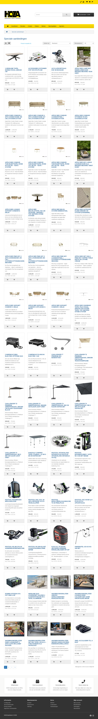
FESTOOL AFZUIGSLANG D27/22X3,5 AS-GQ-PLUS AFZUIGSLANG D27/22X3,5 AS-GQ (60, 455)
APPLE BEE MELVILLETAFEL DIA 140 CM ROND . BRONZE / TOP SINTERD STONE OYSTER (36, 212)
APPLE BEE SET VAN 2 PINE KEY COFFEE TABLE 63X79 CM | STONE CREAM (84, 258)
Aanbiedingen (54, 706)
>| (14, 667)
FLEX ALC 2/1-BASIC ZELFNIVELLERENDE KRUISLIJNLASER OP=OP (60, 548)
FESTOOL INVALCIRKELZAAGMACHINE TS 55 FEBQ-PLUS (61, 501)
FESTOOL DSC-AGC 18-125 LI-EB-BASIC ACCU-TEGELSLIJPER (36, 501)
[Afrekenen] (92, 2)
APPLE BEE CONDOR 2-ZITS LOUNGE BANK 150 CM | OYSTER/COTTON (13, 117)
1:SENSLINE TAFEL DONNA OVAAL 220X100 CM (13, 70)
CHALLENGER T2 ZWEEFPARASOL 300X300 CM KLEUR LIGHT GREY (37, 405)
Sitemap (29, 706)
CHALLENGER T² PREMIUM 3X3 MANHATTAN (57, 356)
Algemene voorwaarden (10, 708)
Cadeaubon (53, 704)
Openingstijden (52, 26)
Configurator (7, 702)
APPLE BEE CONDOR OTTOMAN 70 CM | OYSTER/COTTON (82, 117)
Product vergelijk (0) (26, 43)
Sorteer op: (46, 43)
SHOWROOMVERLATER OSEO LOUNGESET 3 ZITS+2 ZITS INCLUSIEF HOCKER (13, 643)
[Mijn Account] (84, 2)
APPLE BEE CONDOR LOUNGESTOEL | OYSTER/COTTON (59, 117)
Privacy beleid (7, 706)
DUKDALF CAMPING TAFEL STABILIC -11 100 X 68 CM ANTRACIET (37, 454)
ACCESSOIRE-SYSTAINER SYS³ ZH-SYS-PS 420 (37, 69)
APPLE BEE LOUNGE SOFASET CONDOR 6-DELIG (12, 211)
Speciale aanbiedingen (18, 32)
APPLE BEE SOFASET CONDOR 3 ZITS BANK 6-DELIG (37, 307)
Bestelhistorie (77, 704)
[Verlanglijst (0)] (87, 2)
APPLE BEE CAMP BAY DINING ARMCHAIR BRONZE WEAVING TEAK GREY (83, 71)
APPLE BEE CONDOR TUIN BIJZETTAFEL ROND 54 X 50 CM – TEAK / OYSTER (14, 165)
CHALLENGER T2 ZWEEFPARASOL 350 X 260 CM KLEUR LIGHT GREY (13, 455)
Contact (30, 26)
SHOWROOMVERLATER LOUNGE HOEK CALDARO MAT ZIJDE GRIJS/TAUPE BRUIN (83, 596)
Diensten (22, 26)
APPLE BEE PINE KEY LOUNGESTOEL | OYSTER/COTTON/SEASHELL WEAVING (61, 258)
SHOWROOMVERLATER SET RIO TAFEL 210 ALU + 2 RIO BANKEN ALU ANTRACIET (37, 643)
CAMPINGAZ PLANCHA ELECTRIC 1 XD (36, 355)
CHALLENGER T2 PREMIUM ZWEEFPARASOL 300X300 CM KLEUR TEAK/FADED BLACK (14, 407)
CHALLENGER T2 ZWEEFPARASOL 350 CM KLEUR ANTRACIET (60, 405)
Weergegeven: (78, 43)
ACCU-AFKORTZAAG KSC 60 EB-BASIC (58, 69)
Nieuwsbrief (77, 708)
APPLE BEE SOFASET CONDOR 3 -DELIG (12, 306)
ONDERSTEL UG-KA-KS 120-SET (83, 547)
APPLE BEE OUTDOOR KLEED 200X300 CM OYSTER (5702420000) (83, 211)
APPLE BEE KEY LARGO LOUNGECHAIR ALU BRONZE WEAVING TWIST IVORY (84, 165)
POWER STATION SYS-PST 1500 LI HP (13, 594)
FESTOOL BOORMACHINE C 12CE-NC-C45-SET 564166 (83, 454)
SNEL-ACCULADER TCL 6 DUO (84, 641)
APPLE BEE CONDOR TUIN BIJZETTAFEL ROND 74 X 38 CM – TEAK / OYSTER (37, 165)
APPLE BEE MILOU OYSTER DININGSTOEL (59, 210)
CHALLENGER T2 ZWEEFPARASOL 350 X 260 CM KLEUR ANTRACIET (83, 406)
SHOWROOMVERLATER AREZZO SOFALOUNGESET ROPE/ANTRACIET (59, 596)
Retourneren (30, 704)
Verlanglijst (76, 706)
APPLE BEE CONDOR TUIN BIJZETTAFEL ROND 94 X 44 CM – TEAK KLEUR (60, 165)
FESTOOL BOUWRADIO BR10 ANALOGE (13, 500)
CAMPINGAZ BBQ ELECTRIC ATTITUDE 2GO (14, 355)
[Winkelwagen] (89, 2)
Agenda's (61, 26)
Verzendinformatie (8, 704)
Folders (37, 26)
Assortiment (14, 26)
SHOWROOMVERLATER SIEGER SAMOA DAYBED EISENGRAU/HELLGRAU (60, 642)
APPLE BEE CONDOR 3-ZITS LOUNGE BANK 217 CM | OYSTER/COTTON (36, 117)
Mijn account (77, 702)
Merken (44, 26)
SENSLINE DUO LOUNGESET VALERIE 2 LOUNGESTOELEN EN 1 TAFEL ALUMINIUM (36, 596)
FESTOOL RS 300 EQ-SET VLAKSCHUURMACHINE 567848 (37, 548)
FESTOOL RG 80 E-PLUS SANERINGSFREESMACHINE (15, 547)
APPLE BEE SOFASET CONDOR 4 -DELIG (59, 306)
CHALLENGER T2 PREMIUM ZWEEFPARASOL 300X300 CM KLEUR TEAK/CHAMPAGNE (84, 358)
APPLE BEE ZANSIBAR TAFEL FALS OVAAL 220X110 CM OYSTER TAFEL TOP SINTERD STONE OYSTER (83, 308)
